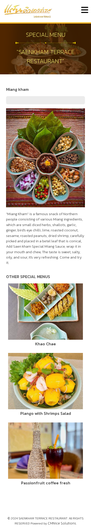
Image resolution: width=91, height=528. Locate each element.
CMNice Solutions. (62, 523)
